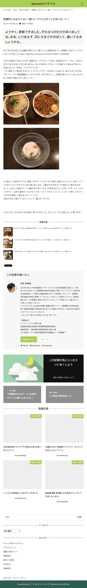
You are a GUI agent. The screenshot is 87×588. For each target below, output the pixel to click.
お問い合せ (7, 578)
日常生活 (7, 564)
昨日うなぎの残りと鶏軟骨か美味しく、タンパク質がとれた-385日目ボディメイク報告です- (43, 228)
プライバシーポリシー (20, 578)
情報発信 (7, 556)
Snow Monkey (23, 584)
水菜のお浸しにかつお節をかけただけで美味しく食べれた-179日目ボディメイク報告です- (43, 251)
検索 (79, 517)
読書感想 (7, 568)
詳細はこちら (28, 339)
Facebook (36, 345)
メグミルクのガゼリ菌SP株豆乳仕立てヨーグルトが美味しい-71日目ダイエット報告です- (42, 240)
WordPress (65, 584)
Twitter (25, 345)
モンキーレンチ (43, 584)
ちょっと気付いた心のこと (13, 543)
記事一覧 (45, 339)
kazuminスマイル (43, 3)
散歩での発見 (27, 23)
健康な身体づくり (10, 551)
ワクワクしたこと (10, 547)
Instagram (48, 345)
